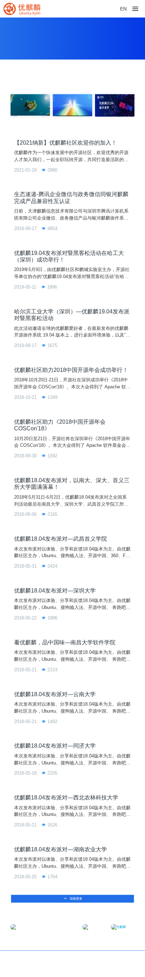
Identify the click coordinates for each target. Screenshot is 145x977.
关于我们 (125, 960)
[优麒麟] (22, 9)
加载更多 (75, 898)
